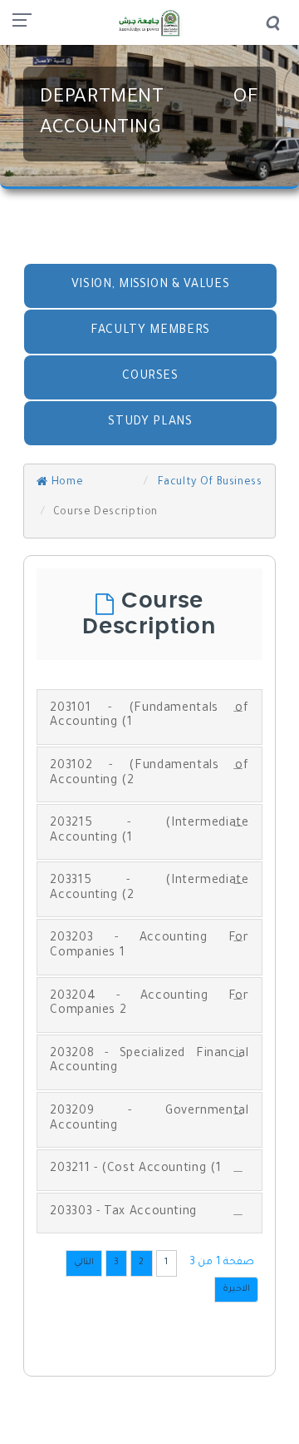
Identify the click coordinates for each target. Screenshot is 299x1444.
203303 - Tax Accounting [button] (123, 1212)
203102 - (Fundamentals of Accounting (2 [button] (149, 774)
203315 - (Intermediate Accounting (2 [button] (149, 889)
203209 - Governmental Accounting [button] (149, 1119)
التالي (84, 1263)
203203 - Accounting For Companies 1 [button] (149, 946)
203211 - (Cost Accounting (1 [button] (135, 1169)
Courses (150, 377)
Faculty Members (150, 331)
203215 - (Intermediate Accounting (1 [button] (149, 831)
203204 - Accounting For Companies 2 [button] (149, 1004)
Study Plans (150, 422)
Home (65, 483)
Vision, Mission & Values (150, 285)
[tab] (149, 717)
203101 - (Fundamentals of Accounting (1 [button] (149, 716)
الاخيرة (236, 1289)
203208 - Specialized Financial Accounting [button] (149, 1062)
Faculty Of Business (208, 483)
